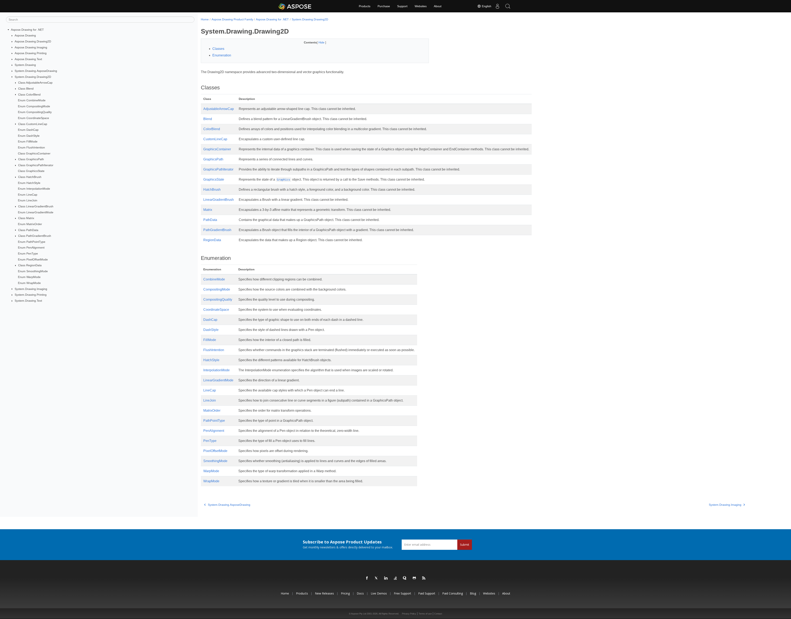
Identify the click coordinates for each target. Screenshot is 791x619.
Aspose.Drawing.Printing (31, 53)
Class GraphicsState (31, 171)
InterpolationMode (216, 370)
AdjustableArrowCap (218, 109)
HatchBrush (212, 189)
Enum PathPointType (31, 241)
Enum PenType (28, 253)
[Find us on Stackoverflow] (395, 578)
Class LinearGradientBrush (35, 206)
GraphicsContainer (217, 149)
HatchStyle (211, 360)
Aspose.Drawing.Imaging (31, 47)
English (486, 6)
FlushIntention (213, 350)
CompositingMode (216, 289)
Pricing (345, 593)
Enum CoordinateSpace (33, 118)
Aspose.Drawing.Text (28, 59)
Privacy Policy (409, 613)
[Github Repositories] (414, 578)
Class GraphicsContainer (34, 153)
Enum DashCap (28, 129)
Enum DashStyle (29, 135)
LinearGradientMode (218, 380)
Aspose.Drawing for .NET (27, 29)
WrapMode (211, 481)
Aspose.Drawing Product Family (232, 19)
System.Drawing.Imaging (31, 289)
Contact (438, 613)
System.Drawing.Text (28, 300)
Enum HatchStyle (29, 183)
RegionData (212, 240)
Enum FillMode (27, 141)
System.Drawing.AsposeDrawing (36, 70)
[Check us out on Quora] (405, 578)
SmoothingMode (215, 461)
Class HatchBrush (29, 177)
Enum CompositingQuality (35, 112)
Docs (360, 593)
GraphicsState (213, 179)
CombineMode (214, 279)
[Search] (508, 6)
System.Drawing (25, 65)
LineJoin (209, 400)
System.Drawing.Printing (31, 294)
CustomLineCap (215, 139)
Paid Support (426, 593)
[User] (497, 6)
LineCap (209, 390)
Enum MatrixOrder (30, 224)
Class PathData (28, 230)
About (437, 6)
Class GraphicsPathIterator (35, 165)
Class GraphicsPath (31, 159)
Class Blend (26, 88)
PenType (209, 441)
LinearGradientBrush (218, 199)
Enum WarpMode (29, 277)
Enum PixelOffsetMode (33, 259)
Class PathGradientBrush (34, 235)
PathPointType (214, 420)
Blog (473, 593)
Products (364, 6)
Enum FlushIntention (31, 147)
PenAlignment (213, 430)
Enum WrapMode (29, 283)
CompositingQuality (217, 299)
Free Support (402, 593)
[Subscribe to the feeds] (424, 578)
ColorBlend (211, 129)
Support (402, 6)
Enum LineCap (27, 194)
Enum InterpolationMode (34, 188)
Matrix (207, 209)
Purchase (384, 6)
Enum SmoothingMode (33, 271)
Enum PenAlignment (31, 247)
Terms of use (425, 613)
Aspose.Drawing (25, 35)
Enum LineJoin (27, 200)
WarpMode (211, 471)
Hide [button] (321, 42)
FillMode (209, 340)
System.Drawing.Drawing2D (33, 76)
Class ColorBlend (29, 94)
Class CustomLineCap (32, 124)
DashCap (210, 319)
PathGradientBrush (217, 230)
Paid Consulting (452, 593)
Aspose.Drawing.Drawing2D (33, 41)
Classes (218, 48)
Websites (421, 6)
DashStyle (211, 330)
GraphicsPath (213, 159)
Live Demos (379, 593)
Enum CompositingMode (34, 106)
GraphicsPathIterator (218, 169)
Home (205, 19)
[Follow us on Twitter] (376, 578)
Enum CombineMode (32, 100)
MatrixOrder (211, 410)
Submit (464, 545)
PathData (210, 220)
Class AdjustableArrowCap (35, 82)
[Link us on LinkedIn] (386, 578)
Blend (207, 119)
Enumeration (221, 55)
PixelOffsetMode (215, 451)
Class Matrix (26, 218)
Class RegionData (30, 265)
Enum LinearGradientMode (35, 212)
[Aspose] (295, 6)
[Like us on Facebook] (367, 578)
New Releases (324, 593)
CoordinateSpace (216, 309)
